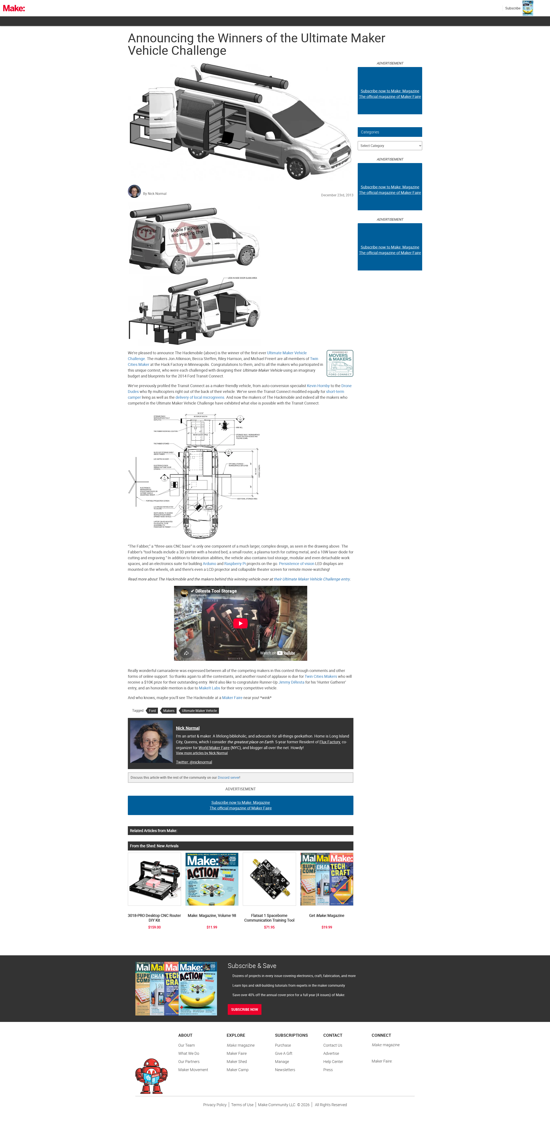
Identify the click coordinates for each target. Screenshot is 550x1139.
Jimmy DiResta (291, 682)
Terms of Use (242, 1104)
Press (328, 1069)
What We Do (188, 1053)
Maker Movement (193, 1069)
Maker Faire (232, 697)
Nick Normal (188, 728)
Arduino (209, 563)
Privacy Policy (215, 1104)
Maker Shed (237, 1061)
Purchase (283, 1045)
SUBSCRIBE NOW (244, 1009)
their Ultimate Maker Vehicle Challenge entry (312, 579)
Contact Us (332, 1045)
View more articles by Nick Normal (202, 753)
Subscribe (512, 8)
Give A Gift (283, 1053)
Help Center (333, 1061)
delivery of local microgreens (200, 397)
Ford (152, 710)
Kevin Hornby (318, 385)
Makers (168, 710)
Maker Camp (238, 1069)
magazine (241, 1045)
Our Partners (189, 1061)
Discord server (228, 777)
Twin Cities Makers (321, 676)
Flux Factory (329, 741)
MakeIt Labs (209, 687)
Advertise (331, 1053)
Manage (282, 1061)
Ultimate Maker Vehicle (199, 710)
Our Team (186, 1045)
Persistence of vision (296, 563)
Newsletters (285, 1069)
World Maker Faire (214, 747)
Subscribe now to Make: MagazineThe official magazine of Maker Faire (241, 805)
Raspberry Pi (235, 563)
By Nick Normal (155, 193)
